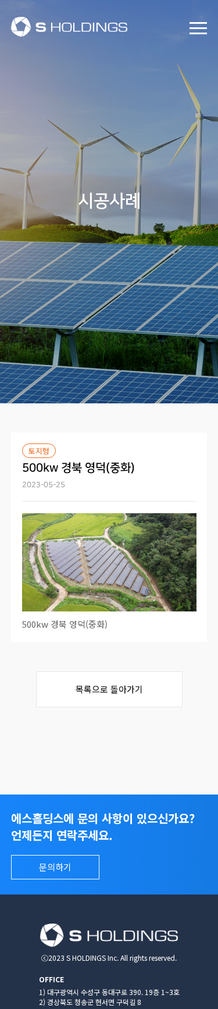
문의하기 (55, 867)
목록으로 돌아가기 (109, 689)
